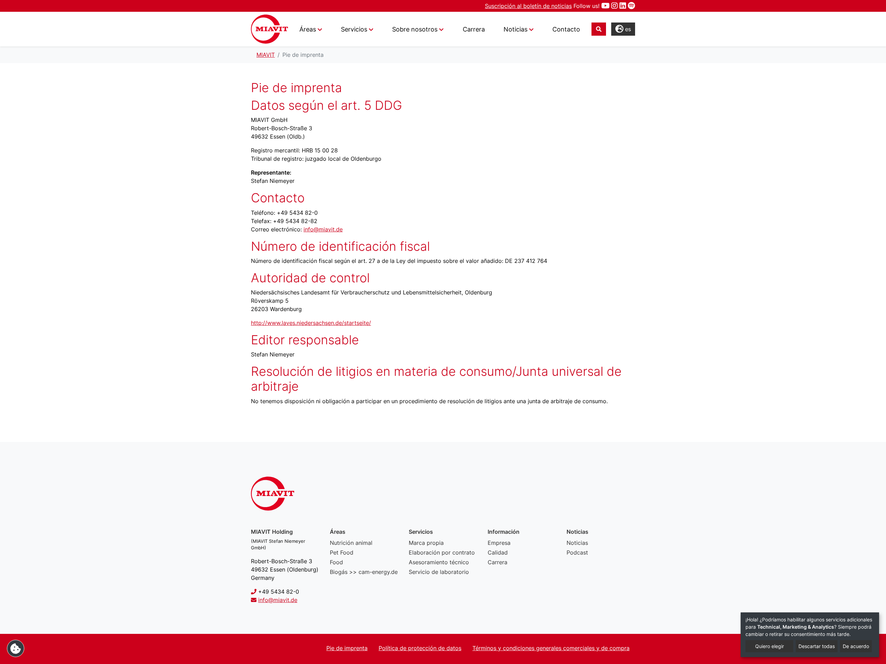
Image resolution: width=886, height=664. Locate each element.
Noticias (577, 542)
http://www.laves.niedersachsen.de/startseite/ (311, 322)
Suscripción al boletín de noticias (528, 5)
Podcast (577, 552)
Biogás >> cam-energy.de (364, 571)
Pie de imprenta (347, 648)
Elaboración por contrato (442, 552)
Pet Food (341, 552)
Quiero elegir (769, 646)
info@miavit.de (323, 229)
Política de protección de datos (420, 648)
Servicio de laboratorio (439, 571)
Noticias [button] (515, 29)
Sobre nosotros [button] (414, 29)
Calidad (498, 552)
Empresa (499, 542)
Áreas (307, 29)
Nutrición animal (351, 542)
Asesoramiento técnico (439, 562)
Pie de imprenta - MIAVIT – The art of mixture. (269, 29)
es (627, 29)
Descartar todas (816, 646)
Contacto (566, 29)
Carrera (474, 29)
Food (336, 562)
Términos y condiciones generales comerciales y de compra (551, 648)
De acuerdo (856, 646)
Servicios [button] (354, 29)
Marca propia (426, 542)
